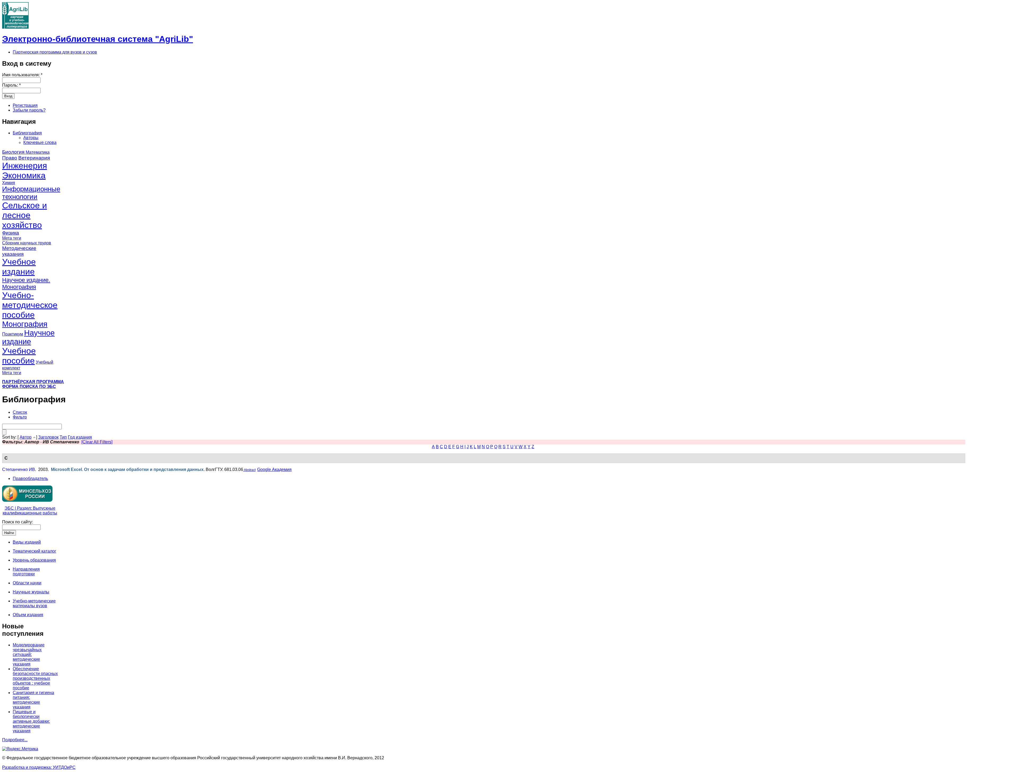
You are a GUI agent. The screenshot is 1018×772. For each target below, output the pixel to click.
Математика (38, 152)
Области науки (27, 583)
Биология (14, 152)
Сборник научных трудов (26, 243)
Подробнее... (15, 740)
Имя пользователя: (22, 75)
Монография (24, 324)
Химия (8, 182)
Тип (63, 437)
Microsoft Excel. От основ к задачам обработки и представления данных (127, 469)
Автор (26, 437)
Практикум (12, 334)
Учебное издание (19, 266)
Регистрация (25, 105)
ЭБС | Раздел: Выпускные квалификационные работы (30, 510)
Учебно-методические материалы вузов (34, 603)
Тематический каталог (34, 551)
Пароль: (11, 85)
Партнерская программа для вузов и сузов (55, 52)
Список (20, 412)
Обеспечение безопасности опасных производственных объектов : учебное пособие (35, 678)
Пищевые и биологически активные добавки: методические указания (31, 721)
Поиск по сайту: (17, 522)
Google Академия (274, 469)
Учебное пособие (19, 355)
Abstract (249, 470)
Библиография (27, 133)
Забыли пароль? (29, 110)
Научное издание (28, 337)
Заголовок (48, 437)
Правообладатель (30, 478)
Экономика (24, 175)
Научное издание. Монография (26, 283)
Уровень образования (34, 560)
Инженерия (24, 165)
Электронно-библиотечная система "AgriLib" (97, 39)
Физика (10, 233)
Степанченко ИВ (18, 469)
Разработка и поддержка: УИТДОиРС (39, 767)
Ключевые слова (39, 142)
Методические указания (19, 251)
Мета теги (11, 238)
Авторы (30, 137)
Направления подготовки (26, 571)
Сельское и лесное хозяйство (24, 215)
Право (9, 158)
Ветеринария (34, 158)
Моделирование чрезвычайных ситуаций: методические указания (29, 654)
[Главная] (15, 27)
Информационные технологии (31, 192)
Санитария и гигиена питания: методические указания (33, 699)
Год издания (80, 437)
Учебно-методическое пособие (30, 305)
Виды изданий (27, 542)
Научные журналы (31, 592)
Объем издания (28, 614)
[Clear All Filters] (96, 442)
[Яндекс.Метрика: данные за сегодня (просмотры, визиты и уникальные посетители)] (20, 749)
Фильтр (20, 417)
